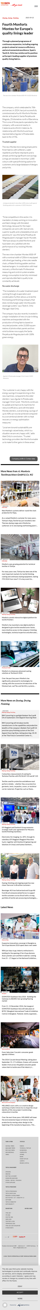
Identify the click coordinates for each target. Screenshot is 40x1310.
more (20, 1299)
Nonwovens (23, 1150)
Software (8, 1200)
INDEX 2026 (8, 1219)
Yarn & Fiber (9, 1141)
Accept (20, 1292)
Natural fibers (10, 1146)
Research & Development (13, 1195)
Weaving (8, 1174)
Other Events (10, 1228)
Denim (21, 1156)
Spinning (8, 1172)
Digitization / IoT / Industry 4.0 (15, 1197)
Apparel (22, 1154)
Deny (20, 1286)
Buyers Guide (28, 1208)
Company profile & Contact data (23, 459)
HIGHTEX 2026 (9, 1217)
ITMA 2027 (8, 1213)
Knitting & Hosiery (11, 1176)
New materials (10, 1152)
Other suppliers (10, 1182)
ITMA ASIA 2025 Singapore (13, 1225)
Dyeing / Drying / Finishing (13, 1180)
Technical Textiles (25, 1148)
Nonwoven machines (12, 1178)
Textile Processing (11, 1191)
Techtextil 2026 (10, 1221)
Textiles (22, 1141)
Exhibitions (9, 1208)
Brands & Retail (24, 1163)
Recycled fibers (10, 1150)
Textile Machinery (11, 1167)
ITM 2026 (8, 1215)
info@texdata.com (21, 1247)
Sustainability (10, 1204)
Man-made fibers (10, 1148)
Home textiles (24, 1159)
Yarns (7, 1154)
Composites (23, 1152)
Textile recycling (11, 1193)
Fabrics (22, 1146)
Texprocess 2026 (10, 1223)
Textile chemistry (11, 1202)
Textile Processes (11, 1187)
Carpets (22, 1161)
